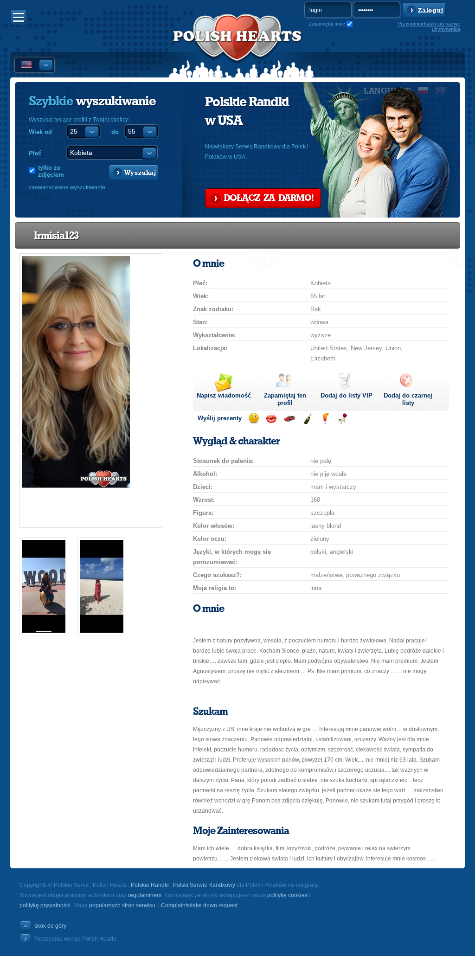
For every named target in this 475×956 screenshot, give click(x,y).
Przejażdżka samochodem (289, 418)
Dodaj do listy (346, 395)
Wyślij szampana (307, 418)
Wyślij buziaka (271, 418)
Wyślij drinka (325, 418)
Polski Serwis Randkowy (204, 885)
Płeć (35, 153)
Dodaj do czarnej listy (408, 399)
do (115, 131)
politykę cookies (287, 895)
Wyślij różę (342, 418)
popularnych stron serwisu (122, 905)
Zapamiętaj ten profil (285, 399)
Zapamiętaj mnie (326, 23)
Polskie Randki (150, 885)
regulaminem (144, 895)
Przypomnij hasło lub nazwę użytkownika (429, 26)
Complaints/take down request (199, 905)
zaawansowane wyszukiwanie (67, 187)
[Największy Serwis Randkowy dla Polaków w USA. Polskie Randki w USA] (237, 46)
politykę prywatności (45, 905)
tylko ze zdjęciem (51, 171)
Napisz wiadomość (224, 395)
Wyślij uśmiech (253, 418)
